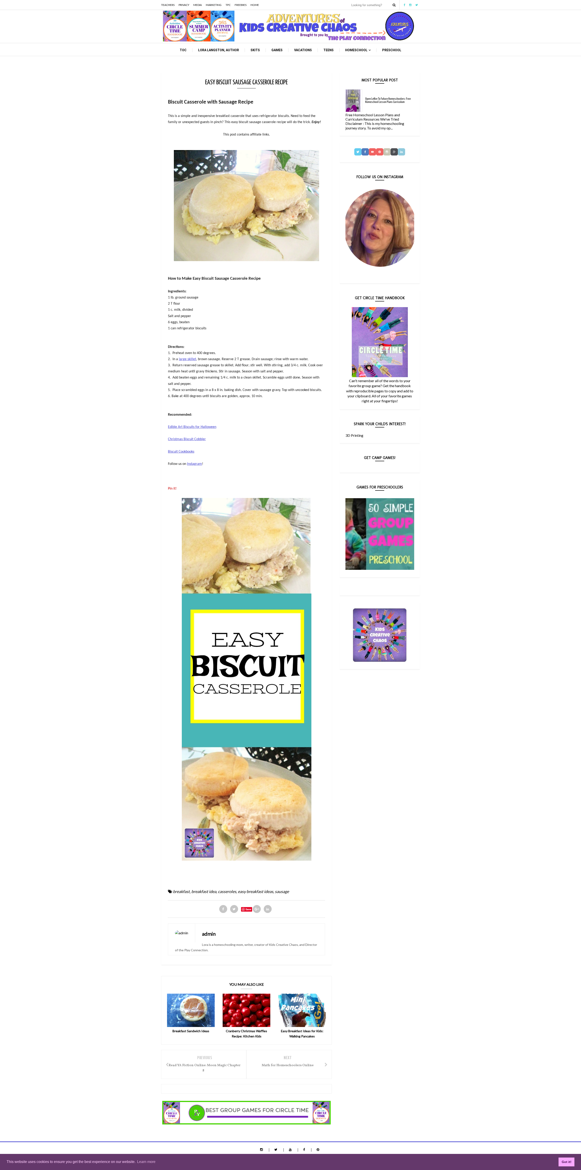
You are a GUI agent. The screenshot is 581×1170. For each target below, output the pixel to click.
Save (248, 909)
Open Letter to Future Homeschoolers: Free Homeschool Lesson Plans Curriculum (388, 100)
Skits (255, 50)
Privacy (184, 5)
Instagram (194, 464)
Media (197, 5)
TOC (183, 50)
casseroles (227, 891)
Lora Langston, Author (218, 50)
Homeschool (356, 50)
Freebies (240, 5)
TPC (228, 5)
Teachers (168, 5)
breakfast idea (203, 891)
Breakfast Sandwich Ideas (190, 1031)
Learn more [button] (146, 1162)
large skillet (187, 359)
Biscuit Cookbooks (181, 452)
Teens (328, 50)
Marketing (214, 5)
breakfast (181, 891)
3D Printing (354, 435)
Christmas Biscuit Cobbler (187, 439)
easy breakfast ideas (255, 891)
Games (277, 50)
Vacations (303, 50)
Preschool (391, 50)
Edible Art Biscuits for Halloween (192, 427)
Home (255, 5)
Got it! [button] (566, 1162)
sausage (282, 891)
